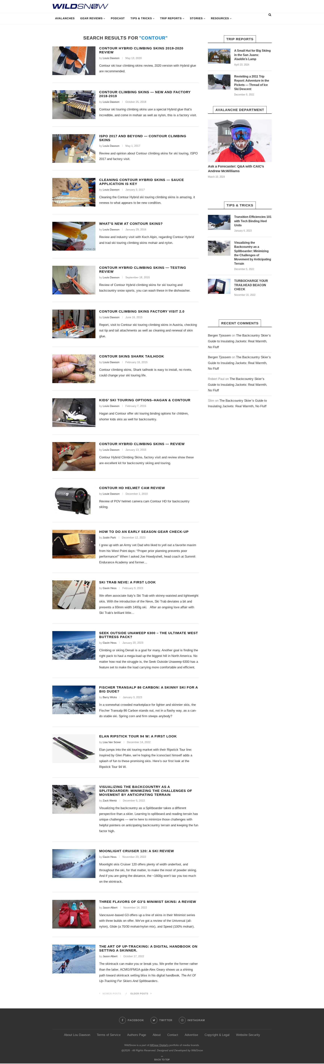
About (157, 1035)
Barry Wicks (110, 697)
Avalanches (65, 18)
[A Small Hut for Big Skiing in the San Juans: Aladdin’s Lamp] (219, 56)
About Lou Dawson (77, 1035)
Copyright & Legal (217, 1035)
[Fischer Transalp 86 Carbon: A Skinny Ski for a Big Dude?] (73, 700)
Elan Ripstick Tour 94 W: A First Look (138, 736)
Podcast (118, 18)
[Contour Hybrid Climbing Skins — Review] (73, 456)
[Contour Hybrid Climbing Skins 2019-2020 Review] (73, 60)
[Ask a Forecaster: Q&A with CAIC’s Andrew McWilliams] (240, 140)
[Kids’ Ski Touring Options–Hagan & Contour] (73, 412)
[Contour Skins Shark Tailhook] (73, 368)
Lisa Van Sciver (112, 742)
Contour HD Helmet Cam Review (132, 488)
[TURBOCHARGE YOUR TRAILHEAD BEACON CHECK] (219, 286)
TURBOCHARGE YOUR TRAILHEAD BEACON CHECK (251, 285)
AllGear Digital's (159, 1045)
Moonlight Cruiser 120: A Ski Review (136, 851)
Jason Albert (110, 907)
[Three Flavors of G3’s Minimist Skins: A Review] (73, 914)
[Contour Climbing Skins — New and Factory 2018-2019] (73, 104)
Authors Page (136, 1035)
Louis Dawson (111, 58)
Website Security (248, 1035)
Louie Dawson (111, 493)
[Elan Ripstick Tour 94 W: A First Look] (73, 748)
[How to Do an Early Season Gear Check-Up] (73, 544)
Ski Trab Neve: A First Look (127, 582)
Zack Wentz (110, 800)
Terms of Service (109, 1035)
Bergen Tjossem (219, 335)
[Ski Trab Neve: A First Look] (73, 594)
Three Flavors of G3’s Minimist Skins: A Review (147, 902)
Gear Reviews (91, 18)
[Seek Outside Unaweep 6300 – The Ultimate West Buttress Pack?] (73, 645)
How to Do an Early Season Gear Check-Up (144, 532)
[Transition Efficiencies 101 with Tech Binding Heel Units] (219, 222)
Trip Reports (171, 18)
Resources (220, 18)
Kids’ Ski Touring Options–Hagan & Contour (144, 400)
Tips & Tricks (141, 18)
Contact (172, 1035)
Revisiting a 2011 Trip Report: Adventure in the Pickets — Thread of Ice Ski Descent (251, 83)
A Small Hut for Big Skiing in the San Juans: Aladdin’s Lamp (252, 55)
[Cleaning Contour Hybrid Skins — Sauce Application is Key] (73, 192)
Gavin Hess (109, 588)
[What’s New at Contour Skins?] (73, 236)
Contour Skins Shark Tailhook (131, 356)
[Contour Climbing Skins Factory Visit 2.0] (73, 324)
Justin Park (109, 537)
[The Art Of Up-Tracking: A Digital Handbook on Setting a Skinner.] (73, 959)
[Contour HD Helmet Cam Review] (73, 500)
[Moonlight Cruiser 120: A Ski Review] (73, 863)
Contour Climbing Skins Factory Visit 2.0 (141, 311)
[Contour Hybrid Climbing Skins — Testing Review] (73, 280)
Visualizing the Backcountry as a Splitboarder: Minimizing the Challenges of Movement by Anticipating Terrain (145, 791)
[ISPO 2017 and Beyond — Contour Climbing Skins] (73, 148)
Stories (196, 18)
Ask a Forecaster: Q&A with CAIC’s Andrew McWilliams (236, 169)
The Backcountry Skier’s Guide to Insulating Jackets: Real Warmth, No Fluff (239, 341)
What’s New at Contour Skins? (131, 224)
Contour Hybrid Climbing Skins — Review (142, 444)
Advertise (191, 1035)
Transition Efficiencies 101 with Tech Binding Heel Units (253, 221)
